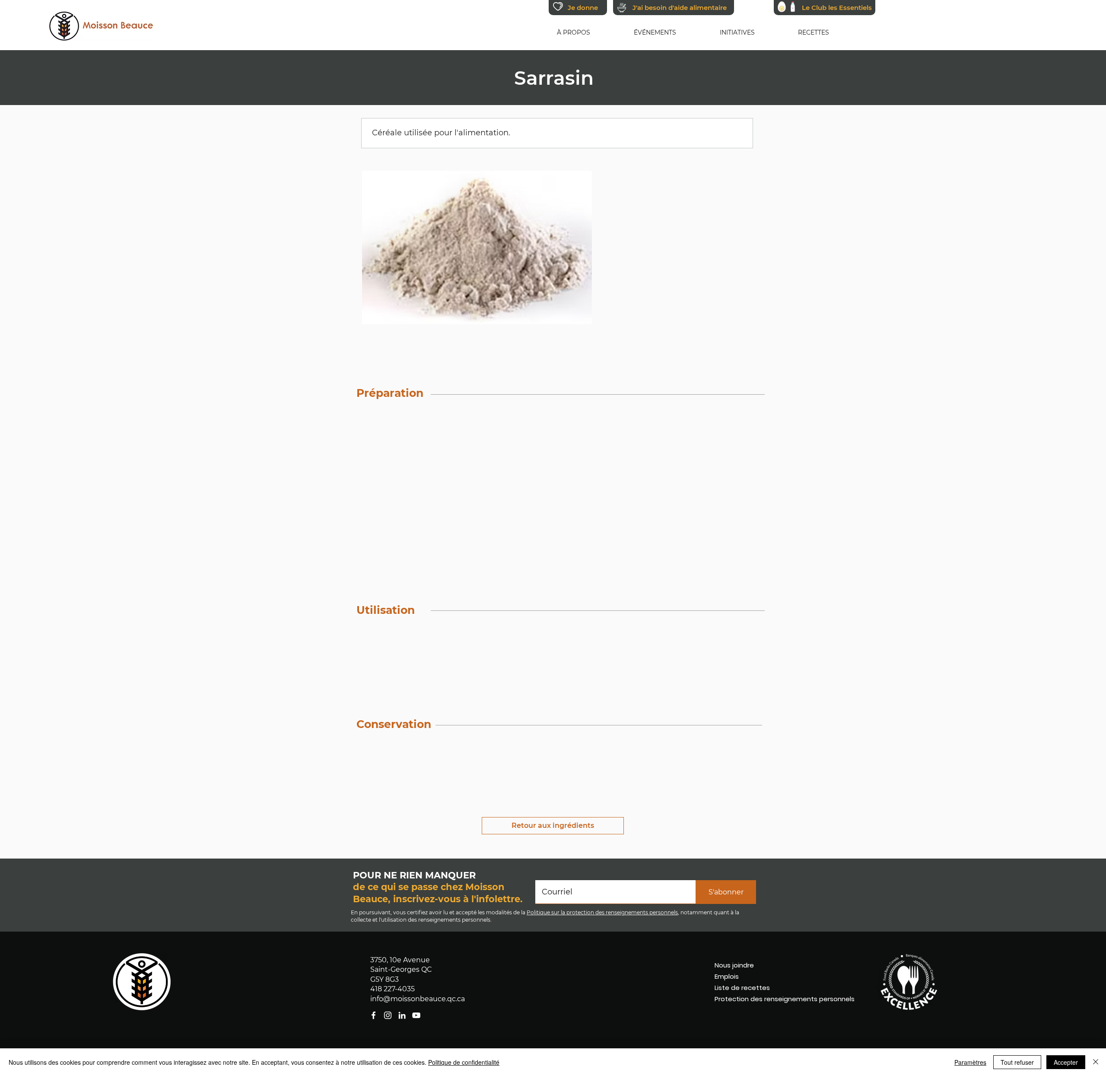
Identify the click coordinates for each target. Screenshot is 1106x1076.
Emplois (727, 976)
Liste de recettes (742, 987)
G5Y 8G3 (384, 979)
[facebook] (416, 1015)
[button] (573, 32)
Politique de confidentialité (463, 1062)
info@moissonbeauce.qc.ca (417, 999)
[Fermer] (1095, 1062)
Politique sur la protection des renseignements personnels (602, 912)
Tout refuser (1017, 1062)
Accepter (1066, 1062)
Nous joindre (734, 965)
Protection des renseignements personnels (765, 998)
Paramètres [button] (970, 1062)
